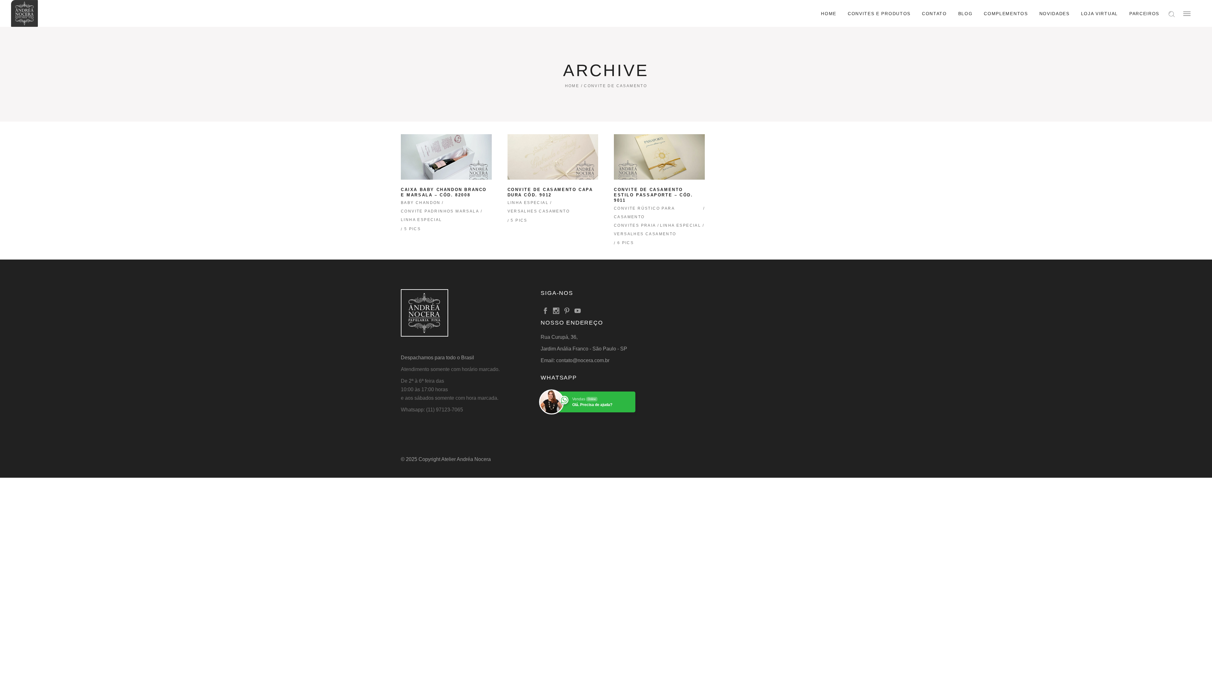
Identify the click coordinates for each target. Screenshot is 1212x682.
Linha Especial (421, 220)
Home (572, 86)
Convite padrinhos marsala (440, 211)
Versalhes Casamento (539, 211)
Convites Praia (635, 225)
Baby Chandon (421, 202)
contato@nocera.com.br (582, 360)
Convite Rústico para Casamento (644, 212)
